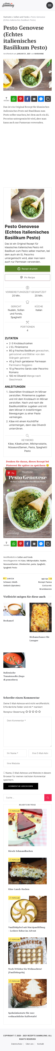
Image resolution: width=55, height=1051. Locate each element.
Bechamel (8, 620)
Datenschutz (16, 1044)
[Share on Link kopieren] (48, 99)
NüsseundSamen (10, 564)
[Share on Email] (34, 99)
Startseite (7, 17)
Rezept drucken (29, 268)
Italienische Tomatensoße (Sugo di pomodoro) (13, 676)
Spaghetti (41, 564)
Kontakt (40, 1044)
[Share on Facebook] (27, 99)
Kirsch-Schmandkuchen (20, 851)
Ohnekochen (24, 564)
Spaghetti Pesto (10, 567)
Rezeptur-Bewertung (14, 711)
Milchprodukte (33, 560)
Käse (23, 560)
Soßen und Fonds (21, 17)
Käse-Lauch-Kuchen (18, 889)
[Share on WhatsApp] (14, 99)
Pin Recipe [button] (29, 277)
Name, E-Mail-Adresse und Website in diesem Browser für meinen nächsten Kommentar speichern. (27, 776)
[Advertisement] (27, 156)
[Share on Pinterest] (20, 99)
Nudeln (43, 560)
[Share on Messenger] (41, 99)
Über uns (30, 1044)
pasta (33, 564)
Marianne (39, 53)
